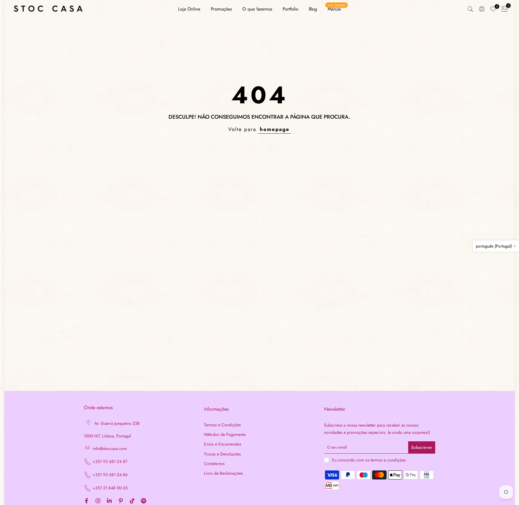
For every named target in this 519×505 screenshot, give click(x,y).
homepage (275, 129)
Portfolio (290, 9)
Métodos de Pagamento (225, 434)
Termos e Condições (222, 425)
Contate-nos (214, 464)
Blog (313, 9)
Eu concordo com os (369, 460)
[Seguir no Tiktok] (132, 501)
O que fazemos (257, 9)
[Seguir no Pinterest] (120, 501)
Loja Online (189, 9)
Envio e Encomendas (222, 444)
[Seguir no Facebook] (86, 501)
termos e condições (388, 460)
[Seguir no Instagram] (98, 501)
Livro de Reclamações (223, 473)
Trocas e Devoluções (222, 454)
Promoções (221, 9)
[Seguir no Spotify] (143, 501)
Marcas (336, 8)
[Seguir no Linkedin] (109, 501)
